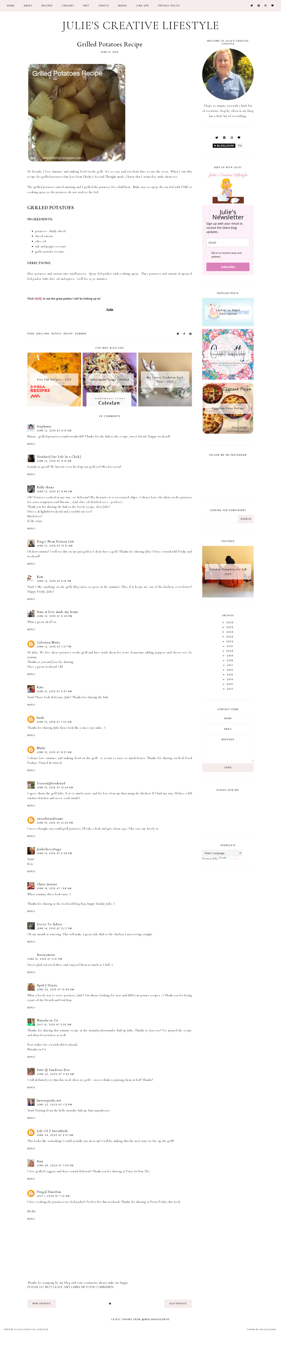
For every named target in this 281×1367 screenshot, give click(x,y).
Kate (40, 687)
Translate (233, 858)
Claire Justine (47, 884)
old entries (178, 1303)
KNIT (86, 5)
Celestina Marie (48, 642)
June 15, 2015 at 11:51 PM (44, 959)
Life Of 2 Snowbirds (52, 1131)
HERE (38, 298)
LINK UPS (142, 5)
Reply (31, 444)
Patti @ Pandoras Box (53, 1070)
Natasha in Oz (47, 1020)
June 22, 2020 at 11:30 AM (55, 1074)
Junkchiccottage (49, 849)
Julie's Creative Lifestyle (140, 25)
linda (40, 718)
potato (56, 333)
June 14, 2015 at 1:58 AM (54, 888)
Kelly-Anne (45, 487)
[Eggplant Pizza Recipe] (228, 433)
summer (80, 333)
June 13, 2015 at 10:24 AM (55, 787)
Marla (41, 748)
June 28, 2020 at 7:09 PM (55, 1165)
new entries (42, 1303)
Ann (40, 1161)
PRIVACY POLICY (169, 5)
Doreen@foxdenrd (51, 783)
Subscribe (228, 267)
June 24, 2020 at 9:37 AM (55, 1135)
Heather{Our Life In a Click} (59, 457)
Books (122, 5)
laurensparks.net (49, 1100)
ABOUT (28, 5)
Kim (40, 577)
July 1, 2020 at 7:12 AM (53, 1196)
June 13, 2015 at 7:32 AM (54, 722)
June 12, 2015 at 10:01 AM (55, 545)
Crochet (68, 5)
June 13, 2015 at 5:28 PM (54, 853)
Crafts (104, 5)
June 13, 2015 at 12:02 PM (55, 822)
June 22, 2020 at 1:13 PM (54, 1104)
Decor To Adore (49, 924)
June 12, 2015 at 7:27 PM (54, 646)
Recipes (47, 5)
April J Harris (47, 985)
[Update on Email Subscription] (228, 325)
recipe (68, 333)
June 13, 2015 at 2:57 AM (54, 691)
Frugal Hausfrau (49, 1192)
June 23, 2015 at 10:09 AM (55, 989)
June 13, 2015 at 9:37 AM (54, 752)
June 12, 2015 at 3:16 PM (54, 581)
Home (10, 5)
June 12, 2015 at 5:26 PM (54, 616)
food (30, 333)
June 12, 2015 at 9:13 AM (54, 430)
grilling (42, 333)
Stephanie (44, 426)
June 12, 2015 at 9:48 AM (54, 491)
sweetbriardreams (50, 819)
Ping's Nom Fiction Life (55, 541)
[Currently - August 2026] (228, 378)
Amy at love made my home (57, 612)
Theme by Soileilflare (261, 1329)
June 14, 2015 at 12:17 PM (54, 928)
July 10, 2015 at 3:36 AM (54, 1024)
